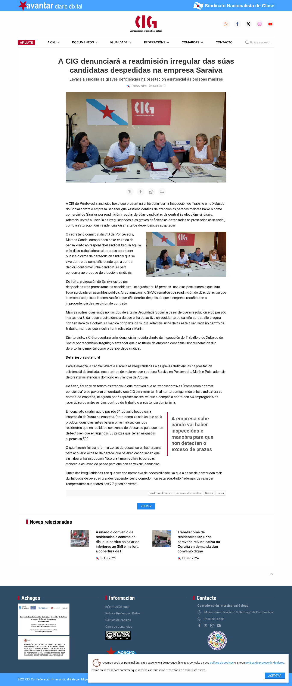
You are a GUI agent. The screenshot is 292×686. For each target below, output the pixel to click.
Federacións (154, 42)
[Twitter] (206, 625)
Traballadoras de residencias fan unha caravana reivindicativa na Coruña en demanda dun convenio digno (199, 541)
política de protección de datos (264, 662)
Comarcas (190, 42)
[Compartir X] (130, 192)
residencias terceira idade (188, 493)
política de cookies (222, 662)
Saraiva (220, 493)
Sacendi (209, 493)
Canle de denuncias (118, 626)
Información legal (117, 606)
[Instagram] (212, 625)
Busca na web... (261, 42)
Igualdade (119, 42)
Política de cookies (118, 620)
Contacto (224, 42)
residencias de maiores (161, 493)
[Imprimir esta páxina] (162, 192)
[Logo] (146, 23)
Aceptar (275, 675)
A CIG (51, 42)
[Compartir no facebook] (141, 192)
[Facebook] (199, 625)
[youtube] (219, 625)
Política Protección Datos (122, 613)
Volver (146, 506)
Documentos (83, 42)
